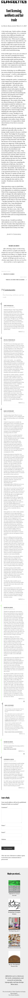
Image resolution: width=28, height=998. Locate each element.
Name (3, 825)
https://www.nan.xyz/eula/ (10, 749)
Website (3, 839)
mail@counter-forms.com (10, 720)
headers (17, 995)
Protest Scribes (7, 274)
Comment (4, 807)
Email (3, 832)
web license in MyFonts (8, 164)
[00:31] (14, 910)
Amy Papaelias (8, 305)
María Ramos (7, 26)
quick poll (8, 83)
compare (10, 63)
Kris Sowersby (9, 411)
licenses (15, 48)
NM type (11, 258)
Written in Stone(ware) (14, 947)
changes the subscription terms (15, 194)
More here (14, 984)
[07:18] (14, 962)
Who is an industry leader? (16, 279)
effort (23, 46)
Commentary (17, 234)
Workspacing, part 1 (14, 931)
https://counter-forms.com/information (13, 731)
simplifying (6, 48)
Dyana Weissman (9, 340)
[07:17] (14, 946)
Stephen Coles (9, 759)
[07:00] (14, 929)
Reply (21, 331)
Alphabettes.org (9, 976)
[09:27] (14, 892)
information (17, 61)
